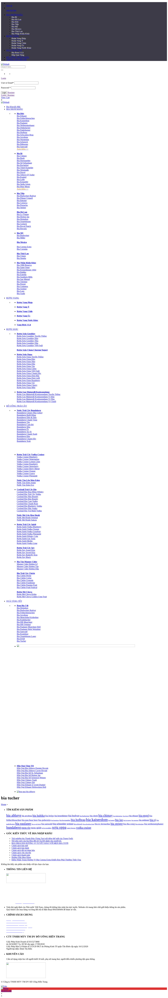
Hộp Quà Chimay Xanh (27, 780)
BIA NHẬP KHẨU (14, 15)
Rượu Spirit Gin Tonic (26, 538)
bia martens (135, 820)
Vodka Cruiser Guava (26, 473)
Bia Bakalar (22, 200)
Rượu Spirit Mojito (25, 541)
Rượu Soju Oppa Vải (26, 383)
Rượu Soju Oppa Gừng (26, 369)
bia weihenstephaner (153, 824)
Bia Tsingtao (22, 282)
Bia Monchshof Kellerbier (27, 617)
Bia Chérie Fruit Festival (27, 587)
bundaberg (13, 827)
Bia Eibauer (22, 116)
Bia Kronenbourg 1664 (26, 270)
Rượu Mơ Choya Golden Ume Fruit (32, 597)
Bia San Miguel (23, 279)
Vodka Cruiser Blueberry (27, 457)
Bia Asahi (21, 293)
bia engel (144, 815)
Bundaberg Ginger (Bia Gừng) (29, 413)
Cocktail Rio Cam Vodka (27, 501)
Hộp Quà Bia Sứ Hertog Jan (28, 775)
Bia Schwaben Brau (25, 135)
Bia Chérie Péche (24, 576)
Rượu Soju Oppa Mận (26, 387)
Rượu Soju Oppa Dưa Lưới (28, 378)
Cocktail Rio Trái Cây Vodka (29, 494)
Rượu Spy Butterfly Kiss (27, 555)
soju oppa (59, 827)
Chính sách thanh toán (21, 855)
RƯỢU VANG (12, 36)
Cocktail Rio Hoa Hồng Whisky (30, 492)
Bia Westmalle (23, 170)
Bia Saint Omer (23, 267)
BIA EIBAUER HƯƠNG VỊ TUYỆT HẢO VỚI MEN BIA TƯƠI (40, 843)
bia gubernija (44, 820)
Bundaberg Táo (23, 422)
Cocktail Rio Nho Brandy (27, 496)
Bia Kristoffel (22, 182)
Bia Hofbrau (22, 132)
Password (6, 88)
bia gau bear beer (30, 820)
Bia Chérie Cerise (24, 578)
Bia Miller (21, 238)
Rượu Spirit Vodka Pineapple (29, 534)
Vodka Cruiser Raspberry (27, 464)
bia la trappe (127, 820)
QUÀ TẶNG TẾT (14, 50)
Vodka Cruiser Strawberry (27, 466)
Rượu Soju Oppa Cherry (27, 385)
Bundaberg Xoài (24, 441)
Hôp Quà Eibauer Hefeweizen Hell (31, 787)
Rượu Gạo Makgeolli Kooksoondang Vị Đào (35, 397)
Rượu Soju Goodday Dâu (27, 343)
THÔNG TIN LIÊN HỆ (16, 60)
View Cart (5, 97)
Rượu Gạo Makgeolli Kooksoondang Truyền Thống (38, 394)
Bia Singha (21, 258)
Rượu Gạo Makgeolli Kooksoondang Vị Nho (36, 399)
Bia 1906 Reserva (24, 265)
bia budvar (73, 815)
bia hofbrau (78, 819)
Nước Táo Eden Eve (25, 485)
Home (3, 804)
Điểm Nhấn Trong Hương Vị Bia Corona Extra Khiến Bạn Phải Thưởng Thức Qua (46, 860)
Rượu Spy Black (24, 557)
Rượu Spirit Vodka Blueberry (29, 527)
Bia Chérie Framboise (26, 583)
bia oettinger (144, 820)
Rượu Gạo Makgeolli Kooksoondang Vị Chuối (36, 401)
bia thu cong (129, 824)
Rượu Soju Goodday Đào (27, 338)
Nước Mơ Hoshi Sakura (27, 520)
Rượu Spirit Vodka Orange (28, 529)
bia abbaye (13, 815)
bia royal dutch (36, 824)
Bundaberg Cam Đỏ (25, 424)
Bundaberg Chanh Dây (26, 439)
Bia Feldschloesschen (26, 118)
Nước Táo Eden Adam (26, 483)
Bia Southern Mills (24, 277)
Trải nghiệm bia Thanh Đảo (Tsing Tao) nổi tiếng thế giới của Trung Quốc (42, 838)
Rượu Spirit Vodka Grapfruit (29, 531)
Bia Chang (21, 256)
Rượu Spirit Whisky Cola (27, 536)
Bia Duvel (21, 172)
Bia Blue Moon (23, 186)
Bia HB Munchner (24, 622)
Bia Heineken (22, 219)
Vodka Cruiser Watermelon (28, 459)
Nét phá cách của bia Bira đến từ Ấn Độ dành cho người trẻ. (37, 841)
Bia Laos (20, 291)
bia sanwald (46, 824)
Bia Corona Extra (24, 247)
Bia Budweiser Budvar (26, 196)
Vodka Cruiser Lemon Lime (28, 462)
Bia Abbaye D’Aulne (26, 175)
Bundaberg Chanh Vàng (27, 420)
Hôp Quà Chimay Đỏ (26, 782)
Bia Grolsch (22, 224)
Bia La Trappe (23, 214)
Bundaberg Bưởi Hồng (26, 415)
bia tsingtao (139, 824)
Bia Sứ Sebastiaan (24, 163)
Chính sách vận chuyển (21, 853)
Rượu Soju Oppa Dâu (26, 364)
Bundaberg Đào (23, 436)
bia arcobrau (27, 816)
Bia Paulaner (22, 123)
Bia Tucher (21, 641)
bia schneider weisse (63, 823)
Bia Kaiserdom (23, 121)
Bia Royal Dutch (24, 226)
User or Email (7, 83)
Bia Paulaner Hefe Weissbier (29, 629)
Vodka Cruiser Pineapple (27, 476)
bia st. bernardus (102, 824)
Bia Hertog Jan (23, 217)
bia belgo (49, 816)
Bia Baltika (21, 272)
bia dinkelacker (117, 816)
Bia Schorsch (22, 142)
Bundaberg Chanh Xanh (27, 434)
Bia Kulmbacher (23, 620)
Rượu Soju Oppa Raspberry (28, 380)
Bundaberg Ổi (23, 429)
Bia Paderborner (23, 130)
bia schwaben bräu (88, 824)
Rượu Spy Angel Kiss (26, 550)
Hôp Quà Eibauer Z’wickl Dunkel (31, 785)
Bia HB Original (24, 624)
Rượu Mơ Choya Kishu (26, 594)
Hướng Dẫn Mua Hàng (21, 857)
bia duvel (126, 816)
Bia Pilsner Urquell (25, 198)
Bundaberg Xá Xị (24, 432)
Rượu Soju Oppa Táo (26, 366)
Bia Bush (21, 158)
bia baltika (39, 815)
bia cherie (94, 816)
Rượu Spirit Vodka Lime (27, 543)
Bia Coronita (22, 249)
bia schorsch (78, 824)
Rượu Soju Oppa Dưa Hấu (28, 376)
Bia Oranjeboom (24, 221)
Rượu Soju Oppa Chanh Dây (29, 373)
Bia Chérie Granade (25, 580)
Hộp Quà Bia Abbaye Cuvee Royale (32, 770)
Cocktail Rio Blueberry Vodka (29, 506)
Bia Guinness (22, 286)
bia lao (119, 819)
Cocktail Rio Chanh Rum (27, 504)
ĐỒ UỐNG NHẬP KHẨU (17, 57)
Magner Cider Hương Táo (28, 566)
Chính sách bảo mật (20, 845)
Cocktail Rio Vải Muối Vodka (29, 511)
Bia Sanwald (22, 147)
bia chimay (105, 815)
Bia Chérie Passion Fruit (27, 585)
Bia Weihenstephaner (25, 125)
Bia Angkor (22, 289)
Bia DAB (21, 639)
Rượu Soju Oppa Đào (26, 359)
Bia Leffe (21, 179)
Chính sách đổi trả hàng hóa (23, 850)
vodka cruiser (83, 827)
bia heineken (55, 820)
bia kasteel (111, 820)
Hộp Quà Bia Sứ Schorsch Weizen (31, 778)
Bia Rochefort (22, 165)
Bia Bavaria (22, 228)
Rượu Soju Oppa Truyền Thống (30, 357)
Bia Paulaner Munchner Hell (29, 627)
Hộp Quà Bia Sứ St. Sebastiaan (30, 773)
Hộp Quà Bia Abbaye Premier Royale (32, 768)
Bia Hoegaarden (23, 160)
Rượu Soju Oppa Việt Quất (28, 371)
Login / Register (7, 95)
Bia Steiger (21, 207)
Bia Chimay (22, 156)
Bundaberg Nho (23, 427)
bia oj (153, 819)
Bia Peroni (21, 284)
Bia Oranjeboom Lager (26, 636)
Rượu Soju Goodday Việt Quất (30, 345)
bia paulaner (23, 823)
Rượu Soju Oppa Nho (26, 361)
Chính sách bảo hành (20, 848)
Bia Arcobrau (22, 137)
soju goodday (47, 828)
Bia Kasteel (21, 177)
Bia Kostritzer (22, 634)
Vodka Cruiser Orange (26, 471)
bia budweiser (84, 816)
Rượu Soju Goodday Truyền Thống (32, 336)
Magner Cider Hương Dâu (28, 569)
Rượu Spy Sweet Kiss (26, 552)
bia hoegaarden (64, 820)
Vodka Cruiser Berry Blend (28, 469)
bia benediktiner (61, 816)
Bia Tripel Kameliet (25, 168)
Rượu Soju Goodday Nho (27, 341)
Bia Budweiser (23, 235)
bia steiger (117, 823)
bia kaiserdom (97, 819)
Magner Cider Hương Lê (27, 564)
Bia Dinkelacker (23, 128)
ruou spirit (36, 827)
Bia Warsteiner (23, 139)
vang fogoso (71, 828)
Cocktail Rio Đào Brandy (27, 499)
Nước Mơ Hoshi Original (27, 517)
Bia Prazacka (22, 205)
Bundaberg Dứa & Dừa (26, 417)
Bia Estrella (21, 274)
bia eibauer (133, 816)
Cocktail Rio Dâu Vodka (27, 508)
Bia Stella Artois (23, 184)
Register (11, 92)
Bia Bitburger (22, 144)
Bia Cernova (22, 203)
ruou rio (25, 827)
